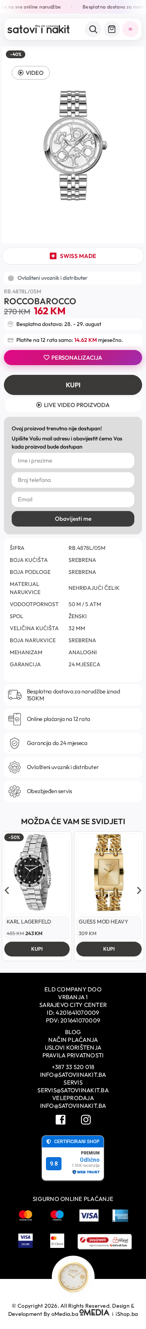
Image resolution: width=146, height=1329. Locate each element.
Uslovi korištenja (73, 1047)
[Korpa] (112, 29)
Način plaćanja (73, 1039)
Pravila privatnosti (73, 1055)
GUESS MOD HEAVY (103, 921)
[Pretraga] (93, 29)
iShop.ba (127, 1313)
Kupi (73, 385)
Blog (73, 1032)
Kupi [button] (37, 949)
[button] (31, 73)
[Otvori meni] (130, 29)
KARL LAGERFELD (29, 921)
